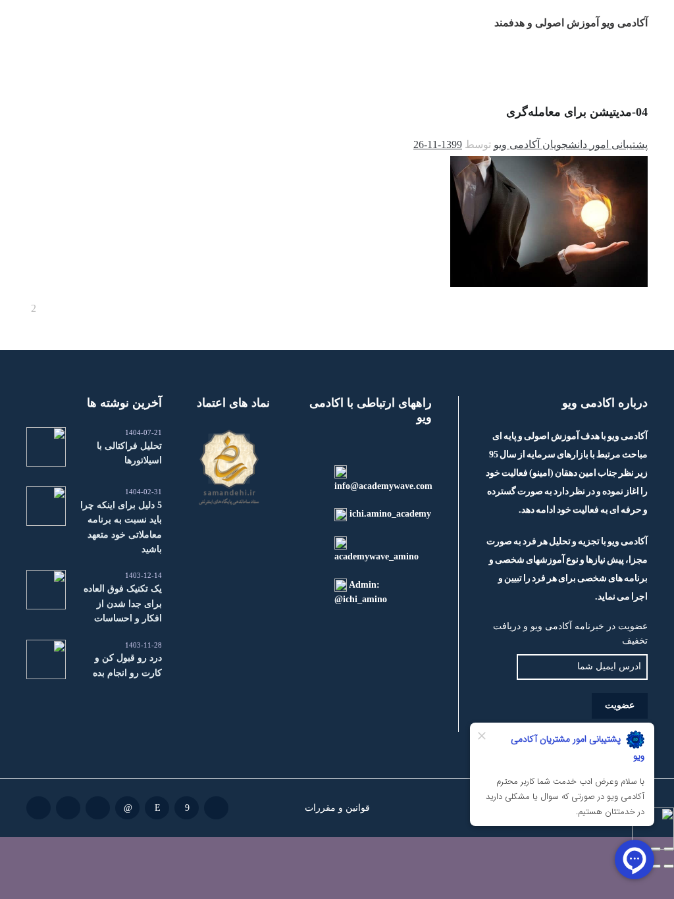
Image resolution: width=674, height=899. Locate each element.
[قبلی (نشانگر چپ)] (668, 866)
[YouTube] (38, 807)
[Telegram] (98, 807)
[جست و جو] (37, 23)
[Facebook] (186, 807)
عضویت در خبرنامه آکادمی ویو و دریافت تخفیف (570, 633)
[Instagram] (157, 807)
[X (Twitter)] (68, 807)
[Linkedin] (127, 807)
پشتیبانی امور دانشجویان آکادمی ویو (571, 144)
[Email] (216, 807)
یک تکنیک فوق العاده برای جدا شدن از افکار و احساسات (123, 603)
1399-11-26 (437, 144)
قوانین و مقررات (337, 807)
